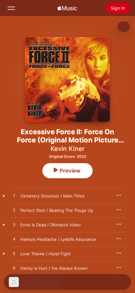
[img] (67, 8)
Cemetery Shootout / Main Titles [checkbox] (52, 195)
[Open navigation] (11, 8)
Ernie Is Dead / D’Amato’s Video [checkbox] (50, 224)
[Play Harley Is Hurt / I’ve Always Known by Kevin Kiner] (14, 268)
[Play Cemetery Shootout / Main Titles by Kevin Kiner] (14, 196)
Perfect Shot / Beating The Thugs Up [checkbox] (56, 210)
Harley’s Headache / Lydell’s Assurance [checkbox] (58, 239)
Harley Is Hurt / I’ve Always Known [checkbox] (54, 268)
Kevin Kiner (67, 148)
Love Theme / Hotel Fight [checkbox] (45, 253)
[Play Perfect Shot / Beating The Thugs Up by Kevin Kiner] (14, 210)
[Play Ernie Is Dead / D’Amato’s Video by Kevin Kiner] (14, 225)
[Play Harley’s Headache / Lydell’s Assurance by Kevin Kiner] (14, 239)
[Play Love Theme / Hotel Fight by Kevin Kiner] (14, 254)
